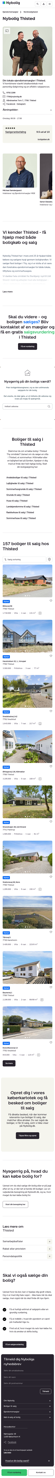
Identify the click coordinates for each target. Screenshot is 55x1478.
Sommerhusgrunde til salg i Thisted (24, 489)
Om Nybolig (9, 1401)
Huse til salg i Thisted (16, 501)
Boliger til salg (10, 1406)
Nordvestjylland (31, 12)
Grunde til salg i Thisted (18, 495)
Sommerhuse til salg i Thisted (21, 518)
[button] (8, 291)
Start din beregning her (15, 1204)
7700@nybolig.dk (14, 97)
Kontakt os (41, 1472)
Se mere (9, 1063)
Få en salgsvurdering (14, 1344)
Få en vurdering (14, 1472)
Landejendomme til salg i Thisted (22, 506)
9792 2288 (10, 93)
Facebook (10, 104)
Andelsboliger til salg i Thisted (21, 477)
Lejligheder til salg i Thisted (19, 483)
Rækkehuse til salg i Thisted (20, 512)
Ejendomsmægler (10, 12)
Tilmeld (45, 1391)
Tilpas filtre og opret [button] (27, 1135)
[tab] (25, 595)
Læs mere (7, 1452)
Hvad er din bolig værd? (17, 1461)
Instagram (21, 104)
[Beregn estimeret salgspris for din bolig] (49, 406)
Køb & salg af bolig (12, 1417)
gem (51, 600)
